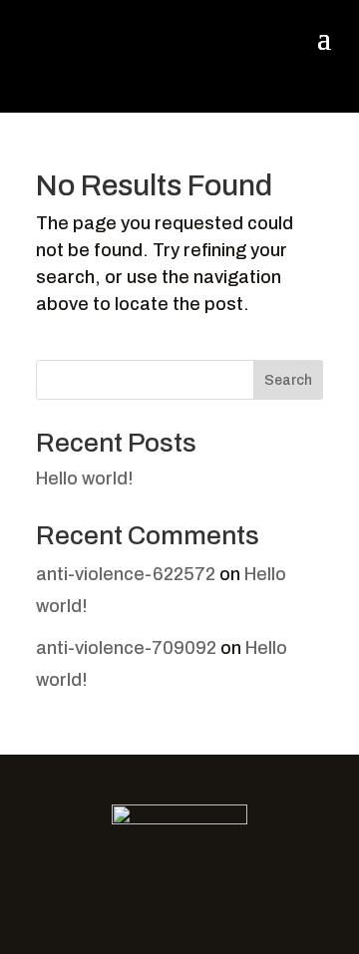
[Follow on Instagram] (200, 888)
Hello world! (85, 478)
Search (288, 380)
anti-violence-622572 (125, 574)
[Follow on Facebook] (159, 888)
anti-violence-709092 (126, 648)
